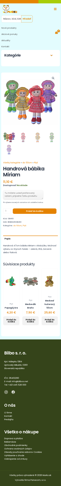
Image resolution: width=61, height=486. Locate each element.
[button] (53, 78)
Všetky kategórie (12, 162)
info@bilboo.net (20, 381)
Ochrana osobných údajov (18, 448)
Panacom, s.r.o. (38, 480)
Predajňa (8, 419)
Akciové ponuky (9, 34)
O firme (8, 412)
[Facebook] (13, 392)
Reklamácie (10, 441)
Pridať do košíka (34, 211)
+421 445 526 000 (17, 384)
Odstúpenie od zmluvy (15, 458)
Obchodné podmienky (15, 445)
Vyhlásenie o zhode (14, 455)
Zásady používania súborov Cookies (23, 452)
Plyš (36, 162)
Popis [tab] (7, 238)
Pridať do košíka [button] (11, 320)
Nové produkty (8, 28)
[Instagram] (6, 392)
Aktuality (5, 40)
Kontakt (5, 46)
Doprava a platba (13, 438)
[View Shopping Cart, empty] (58, 32)
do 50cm (27, 162)
